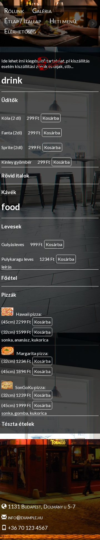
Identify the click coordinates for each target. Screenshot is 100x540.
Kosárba (50, 118)
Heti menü (62, 21)
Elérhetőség (20, 31)
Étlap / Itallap (22, 21)
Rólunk (14, 10)
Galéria (42, 10)
